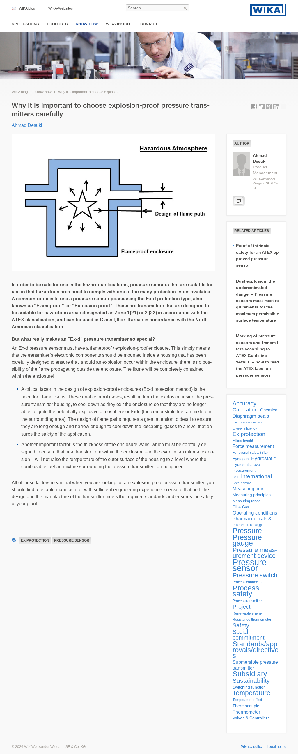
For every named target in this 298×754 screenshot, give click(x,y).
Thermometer (246, 711)
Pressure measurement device (255, 553)
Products (57, 24)
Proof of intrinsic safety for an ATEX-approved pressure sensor (258, 255)
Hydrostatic (263, 458)
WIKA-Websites (60, 8)
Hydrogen (241, 459)
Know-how (87, 24)
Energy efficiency (245, 428)
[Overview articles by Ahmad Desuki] (238, 201)
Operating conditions (255, 513)
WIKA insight (119, 24)
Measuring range (246, 501)
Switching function (249, 687)
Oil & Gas (241, 507)
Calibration (245, 410)
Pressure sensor (71, 540)
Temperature (251, 693)
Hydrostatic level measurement (247, 467)
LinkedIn (276, 106)
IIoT (235, 477)
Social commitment (249, 635)
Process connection (248, 582)
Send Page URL (283, 106)
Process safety (246, 591)
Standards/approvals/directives (256, 650)
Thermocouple (246, 706)
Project (242, 607)
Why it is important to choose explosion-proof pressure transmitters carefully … (120, 92)
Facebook (254, 106)
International (256, 476)
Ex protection (35, 540)
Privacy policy (251, 747)
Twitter (262, 106)
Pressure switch (255, 575)
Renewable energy (248, 613)
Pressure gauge (247, 540)
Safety (241, 625)
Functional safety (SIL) (250, 452)
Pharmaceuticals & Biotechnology (252, 521)
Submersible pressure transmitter (255, 665)
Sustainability (251, 681)
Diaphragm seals (251, 416)
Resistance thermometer (252, 619)
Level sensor (242, 483)
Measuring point (249, 488)
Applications (25, 24)
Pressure (247, 530)
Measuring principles (252, 495)
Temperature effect (247, 700)
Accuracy (244, 403)
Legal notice (276, 747)
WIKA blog (27, 8)
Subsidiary (250, 674)
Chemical (269, 409)
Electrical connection (247, 422)
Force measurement (253, 446)
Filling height (243, 440)
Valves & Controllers (251, 718)
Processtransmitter (247, 601)
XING (269, 106)
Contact (149, 24)
